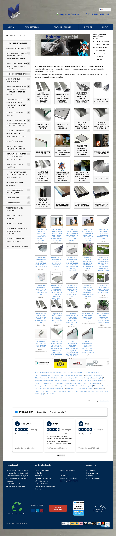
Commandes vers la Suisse (16, 43)
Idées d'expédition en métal (69, 481)
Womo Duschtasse (95, 391)
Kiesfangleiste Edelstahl (65, 386)
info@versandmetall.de (17, 486)
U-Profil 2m (81, 391)
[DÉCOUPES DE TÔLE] (101, 166)
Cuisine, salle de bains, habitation (15, 165)
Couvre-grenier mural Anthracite (15, 183)
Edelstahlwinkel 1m (79, 380)
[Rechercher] (7, 35)
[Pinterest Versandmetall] (37, 510)
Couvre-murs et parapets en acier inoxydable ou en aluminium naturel (16, 174)
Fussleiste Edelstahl (43, 383)
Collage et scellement (15, 223)
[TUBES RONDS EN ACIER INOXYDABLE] (82, 192)
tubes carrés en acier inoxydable (14, 217)
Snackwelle (71, 389)
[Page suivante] (108, 363)
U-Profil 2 (69, 391)
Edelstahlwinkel (64, 380)
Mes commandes (92, 473)
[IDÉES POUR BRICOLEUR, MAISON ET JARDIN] (62, 140)
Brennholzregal (41, 375)
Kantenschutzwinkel (91, 383)
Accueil (11, 27)
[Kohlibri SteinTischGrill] (60, 363)
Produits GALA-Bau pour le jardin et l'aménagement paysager (16, 66)
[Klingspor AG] (43, 363)
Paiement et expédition (67, 470)
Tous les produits (32, 27)
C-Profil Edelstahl (55, 375)
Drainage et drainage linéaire (14, 114)
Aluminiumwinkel (93, 373)
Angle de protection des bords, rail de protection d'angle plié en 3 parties (16, 123)
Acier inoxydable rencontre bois (13, 80)
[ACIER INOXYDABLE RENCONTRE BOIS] (62, 192)
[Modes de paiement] (64, 523)
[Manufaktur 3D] (77, 363)
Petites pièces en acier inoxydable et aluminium (16, 147)
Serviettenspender (57, 389)
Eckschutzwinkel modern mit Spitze (64, 378)
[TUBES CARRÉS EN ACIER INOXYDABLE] (101, 192)
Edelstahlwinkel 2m (96, 380)
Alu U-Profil (68, 373)
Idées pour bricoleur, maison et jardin (14, 191)
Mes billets (89, 476)
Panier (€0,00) (93, 14)
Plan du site (63, 475)
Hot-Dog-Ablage (58, 383)
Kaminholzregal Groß (74, 383)
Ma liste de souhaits (93, 478)
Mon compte (106, 14)
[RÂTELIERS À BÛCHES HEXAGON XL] (101, 140)
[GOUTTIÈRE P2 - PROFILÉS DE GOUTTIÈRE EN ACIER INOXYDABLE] (101, 114)
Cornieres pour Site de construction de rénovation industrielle (16, 133)
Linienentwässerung (84, 386)
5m (58, 373)
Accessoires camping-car (16, 48)
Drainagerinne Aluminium (74, 375)
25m (38, 373)
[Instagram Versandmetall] (41, 510)
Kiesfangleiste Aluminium (45, 386)
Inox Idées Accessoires (15, 141)
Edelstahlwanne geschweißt (46, 380)
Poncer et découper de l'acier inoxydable (15, 240)
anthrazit (49, 394)
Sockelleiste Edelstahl (85, 389)
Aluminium (79, 373)
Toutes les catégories (62, 27)
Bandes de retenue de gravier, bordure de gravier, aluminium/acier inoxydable (16, 104)
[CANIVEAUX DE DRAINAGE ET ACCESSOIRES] (62, 114)
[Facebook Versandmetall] (33, 510)
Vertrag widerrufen (58, 508)
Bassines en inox (12, 198)
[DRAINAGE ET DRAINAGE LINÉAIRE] (101, 88)
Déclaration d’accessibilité (68, 478)
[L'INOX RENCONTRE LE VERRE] (43, 140)
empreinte (88, 27)
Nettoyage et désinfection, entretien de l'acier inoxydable (16, 231)
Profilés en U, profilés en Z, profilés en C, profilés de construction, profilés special (17, 91)
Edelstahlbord (84, 378)
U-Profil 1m (59, 391)
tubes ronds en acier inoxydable (14, 209)
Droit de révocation (41, 484)
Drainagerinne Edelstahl (94, 375)
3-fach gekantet (48, 373)
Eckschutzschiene (42, 378)
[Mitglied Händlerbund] (99, 508)
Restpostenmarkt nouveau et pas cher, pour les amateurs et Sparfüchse (16, 55)
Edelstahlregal (97, 378)
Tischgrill (99, 389)
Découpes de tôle (13, 203)
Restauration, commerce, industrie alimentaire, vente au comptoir (16, 156)
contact (105, 27)
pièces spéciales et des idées (17, 246)
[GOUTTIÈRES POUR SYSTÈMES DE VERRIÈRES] (43, 114)
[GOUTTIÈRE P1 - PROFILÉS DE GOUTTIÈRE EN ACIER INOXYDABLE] (82, 114)
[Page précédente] (36, 363)
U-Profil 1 (47, 391)
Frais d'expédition (104, 401)
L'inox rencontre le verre (16, 74)
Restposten (44, 389)
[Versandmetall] (94, 363)
